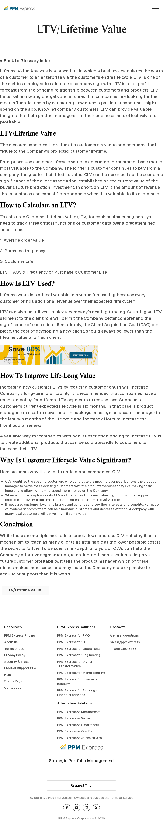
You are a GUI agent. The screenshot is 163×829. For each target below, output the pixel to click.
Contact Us (12, 687)
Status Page (13, 681)
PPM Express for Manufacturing (81, 672)
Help (7, 674)
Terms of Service (121, 797)
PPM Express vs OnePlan (75, 731)
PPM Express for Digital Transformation (74, 664)
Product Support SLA (20, 668)
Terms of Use (14, 648)
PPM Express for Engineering (79, 655)
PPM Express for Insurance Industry (77, 681)
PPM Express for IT (71, 642)
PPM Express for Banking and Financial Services (79, 692)
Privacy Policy (14, 655)
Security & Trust (16, 661)
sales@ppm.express (125, 642)
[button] (155, 8)
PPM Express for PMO (73, 635)
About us (11, 642)
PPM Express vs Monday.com (78, 712)
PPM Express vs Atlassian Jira (79, 738)
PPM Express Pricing (19, 635)
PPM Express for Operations (78, 648)
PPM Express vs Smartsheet (78, 725)
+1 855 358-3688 (123, 648)
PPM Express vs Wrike (73, 718)
